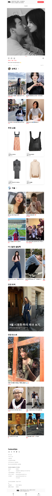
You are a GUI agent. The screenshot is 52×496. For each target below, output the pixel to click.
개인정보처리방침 (11, 460)
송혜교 (9, 60)
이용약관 (10, 458)
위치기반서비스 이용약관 (13, 462)
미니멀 (15, 60)
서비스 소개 (10, 456)
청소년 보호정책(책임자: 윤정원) (14, 464)
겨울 (12, 60)
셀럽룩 (42, 65)
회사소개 (10, 454)
